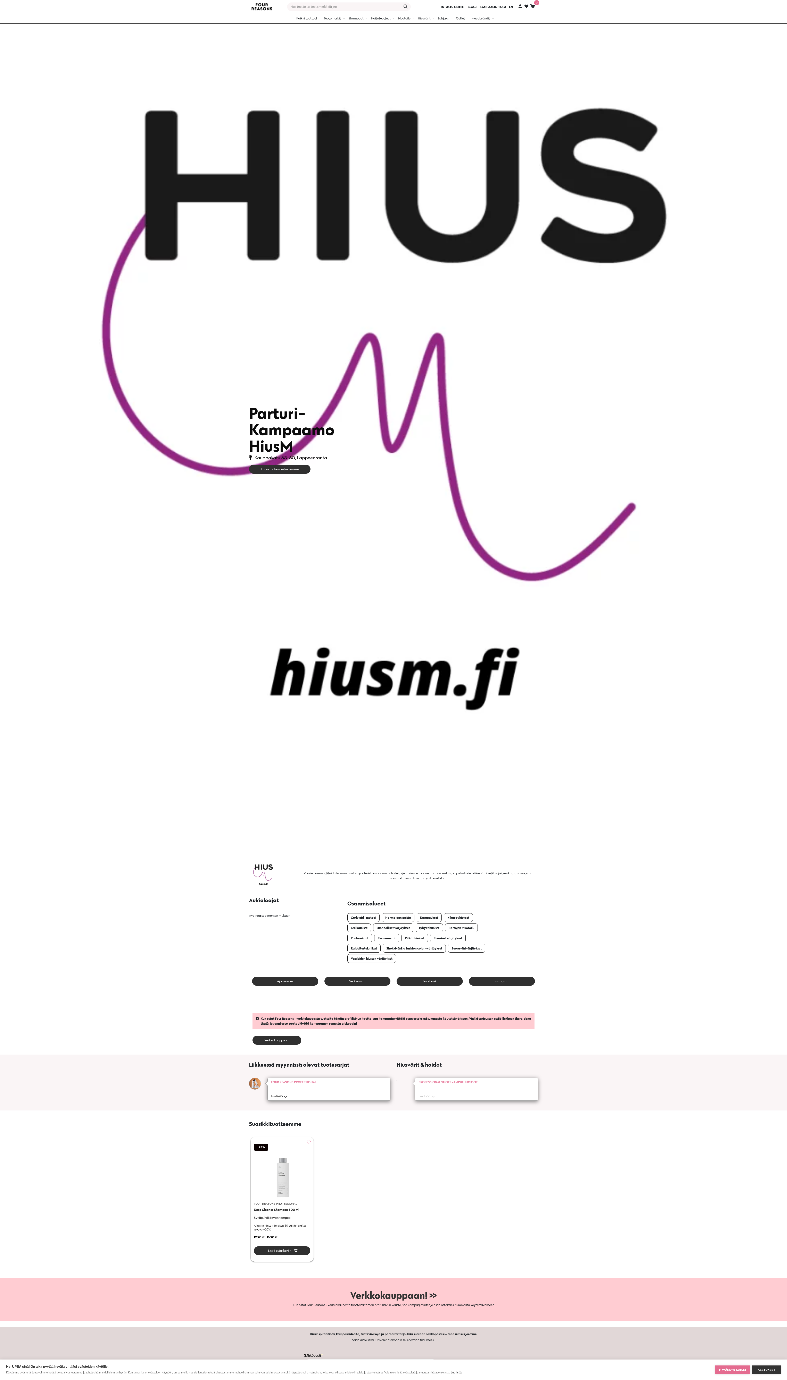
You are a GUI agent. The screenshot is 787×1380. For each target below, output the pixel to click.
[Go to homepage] (261, 7)
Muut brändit (481, 18)
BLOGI (472, 7)
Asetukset (766, 1369)
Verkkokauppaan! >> (393, 1295)
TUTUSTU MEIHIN (452, 7)
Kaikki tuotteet (306, 18)
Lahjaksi (443, 18)
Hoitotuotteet (381, 18)
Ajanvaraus (285, 981)
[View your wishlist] (526, 6)
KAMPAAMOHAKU (493, 7)
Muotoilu (404, 18)
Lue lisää (456, 1372)
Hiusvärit (424, 18)
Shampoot (356, 18)
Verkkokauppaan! (276, 1040)
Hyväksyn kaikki (732, 1369)
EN (511, 7)
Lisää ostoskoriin (279, 1251)
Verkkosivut (357, 981)
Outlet (460, 18)
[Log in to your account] (520, 6)
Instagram (502, 981)
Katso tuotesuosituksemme (280, 469)
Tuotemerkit (332, 18)
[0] (532, 6)
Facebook (430, 981)
